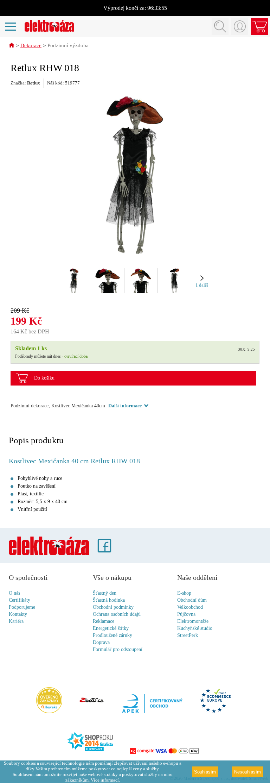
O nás (14, 593)
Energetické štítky (111, 628)
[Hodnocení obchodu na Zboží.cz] (91, 700)
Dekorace (30, 45)
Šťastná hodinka (109, 600)
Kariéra (16, 621)
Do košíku (44, 378)
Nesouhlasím (247, 772)
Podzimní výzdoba (68, 45)
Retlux (33, 83)
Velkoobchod (190, 607)
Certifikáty (19, 600)
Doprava (101, 642)
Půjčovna (186, 614)
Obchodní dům (192, 600)
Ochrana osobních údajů (117, 614)
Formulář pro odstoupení (117, 649)
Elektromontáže (192, 621)
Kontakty (18, 614)
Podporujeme (22, 607)
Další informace (125, 405)
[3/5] (141, 280)
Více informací (105, 780)
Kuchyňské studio (194, 628)
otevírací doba (76, 356)
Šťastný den (104, 593)
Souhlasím (205, 772)
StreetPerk (187, 635)
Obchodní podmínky (113, 607)
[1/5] (74, 280)
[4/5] (174, 280)
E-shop (184, 593)
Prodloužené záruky (112, 635)
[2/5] (107, 280)
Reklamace (103, 621)
